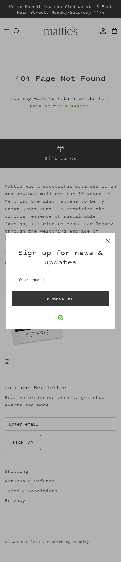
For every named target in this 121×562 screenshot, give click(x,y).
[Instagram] (60, 317)
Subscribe (60, 298)
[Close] (107, 240)
